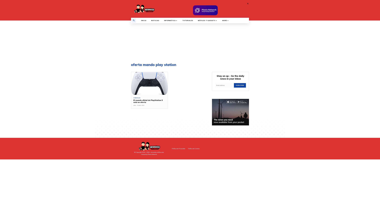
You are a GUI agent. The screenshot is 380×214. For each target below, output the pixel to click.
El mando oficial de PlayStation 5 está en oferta (148, 101)
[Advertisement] (190, 43)
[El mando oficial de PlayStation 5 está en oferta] (149, 83)
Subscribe (240, 85)
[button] (134, 20)
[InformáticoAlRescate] (144, 9)
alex (134, 105)
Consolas (136, 97)
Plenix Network (152, 154)
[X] (248, 3)
